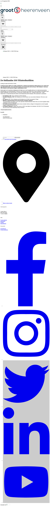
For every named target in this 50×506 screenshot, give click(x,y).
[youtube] (26, 502)
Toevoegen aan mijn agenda (10, 139)
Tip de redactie (3, 220)
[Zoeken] (12, 29)
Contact (2, 222)
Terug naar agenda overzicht (6, 109)
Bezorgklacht (3, 223)
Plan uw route (17, 137)
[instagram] (26, 359)
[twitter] (26, 406)
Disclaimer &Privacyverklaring (4, 229)
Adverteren (2, 221)
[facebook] (26, 306)
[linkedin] (26, 460)
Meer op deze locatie (7, 203)
